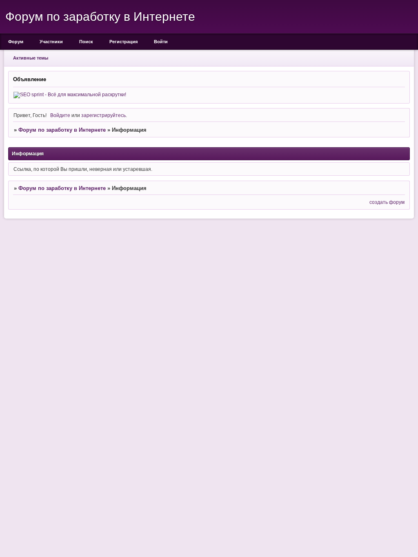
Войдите (60, 115)
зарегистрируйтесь (103, 115)
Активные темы (30, 57)
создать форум (387, 202)
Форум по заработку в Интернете (62, 130)
